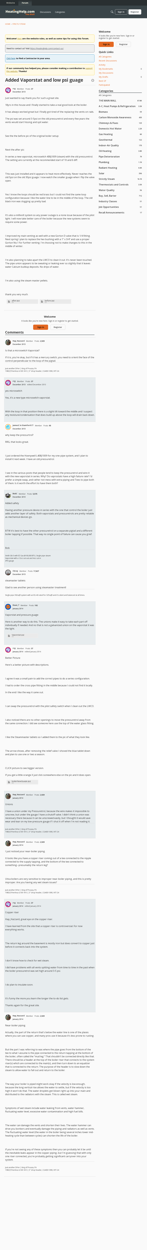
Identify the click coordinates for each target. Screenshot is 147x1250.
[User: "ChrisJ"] (8, 572)
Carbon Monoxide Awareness (120, 117)
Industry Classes (120, 201)
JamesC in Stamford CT (23, 425)
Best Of (102, 81)
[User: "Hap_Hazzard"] (8, 342)
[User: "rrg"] (8, 90)
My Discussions (106, 72)
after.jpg (16, 301)
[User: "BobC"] (8, 495)
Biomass (120, 111)
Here (19, 38)
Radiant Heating (120, 167)
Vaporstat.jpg (18, 635)
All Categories (105, 56)
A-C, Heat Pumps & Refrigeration (120, 106)
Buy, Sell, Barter (120, 195)
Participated (104, 85)
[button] (92, 81)
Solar (120, 173)
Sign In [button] (40, 327)
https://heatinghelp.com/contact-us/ (46, 48)
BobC (15, 493)
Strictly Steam (120, 178)
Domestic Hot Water (120, 128)
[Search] (112, 11)
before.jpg (49, 301)
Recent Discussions (108, 60)
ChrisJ (15, 571)
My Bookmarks (120, 68)
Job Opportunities (120, 206)
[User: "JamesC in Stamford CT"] (8, 427)
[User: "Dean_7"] (8, 607)
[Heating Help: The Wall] (20, 12)
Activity (102, 64)
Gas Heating (120, 134)
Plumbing (120, 162)
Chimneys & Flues (120, 122)
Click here (10, 58)
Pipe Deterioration (120, 156)
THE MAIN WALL (120, 100)
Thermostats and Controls (120, 184)
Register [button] (58, 327)
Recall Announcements (120, 212)
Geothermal (120, 139)
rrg (14, 88)
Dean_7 (16, 605)
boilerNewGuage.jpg (21, 781)
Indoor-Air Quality (120, 145)
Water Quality (120, 190)
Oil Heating (120, 150)
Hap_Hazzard (19, 341)
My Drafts (120, 76)
